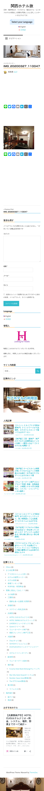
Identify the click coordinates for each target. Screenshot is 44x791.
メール (6, 275)
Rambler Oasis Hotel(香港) (19, 678)
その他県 (11, 594)
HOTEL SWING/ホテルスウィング (21, 620)
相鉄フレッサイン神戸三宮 (19, 632)
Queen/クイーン (15, 626)
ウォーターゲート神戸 (18, 629)
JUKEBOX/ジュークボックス (20, 623)
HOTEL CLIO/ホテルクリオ (19, 617)
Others (8, 567)
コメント (6, 234)
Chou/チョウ (14, 640)
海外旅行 (9, 693)
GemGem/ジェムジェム (18, 643)
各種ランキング (14, 583)
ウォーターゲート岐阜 (18, 661)
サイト (5, 285)
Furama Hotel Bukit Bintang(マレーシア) (24, 668)
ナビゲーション (15, 38)
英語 (9, 700)
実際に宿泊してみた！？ (15, 590)
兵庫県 (10, 613)
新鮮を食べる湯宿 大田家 (19, 601)
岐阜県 (10, 657)
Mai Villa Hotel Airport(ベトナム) (21, 675)
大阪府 (10, 636)
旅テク (10, 697)
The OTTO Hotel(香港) (17, 681)
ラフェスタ (13, 689)
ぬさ (16, 71)
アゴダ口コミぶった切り (17, 574)
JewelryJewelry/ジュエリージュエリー (24, 646)
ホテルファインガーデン (19, 653)
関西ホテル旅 (22, 5)
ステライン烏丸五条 (17, 609)
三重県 (10, 597)
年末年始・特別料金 (15, 586)
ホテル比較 (12, 580)
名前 (5, 266)
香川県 (10, 685)
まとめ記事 (10, 570)
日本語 (23, 29)
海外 (9, 664)
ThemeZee (33, 772)
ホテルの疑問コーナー (16, 577)
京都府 (10, 605)
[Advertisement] (22, 89)
